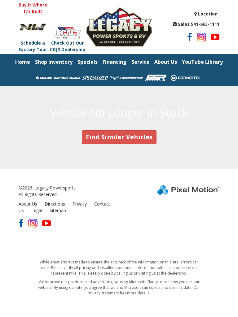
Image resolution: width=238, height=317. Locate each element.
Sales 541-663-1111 (198, 24)
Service (140, 62)
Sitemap (58, 210)
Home (22, 62)
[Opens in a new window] (189, 37)
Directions (55, 204)
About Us (165, 62)
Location (207, 14)
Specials (87, 62)
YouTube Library (202, 62)
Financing (114, 62)
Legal (36, 210)
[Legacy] (119, 26)
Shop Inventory (54, 62)
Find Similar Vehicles (119, 137)
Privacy (80, 204)
